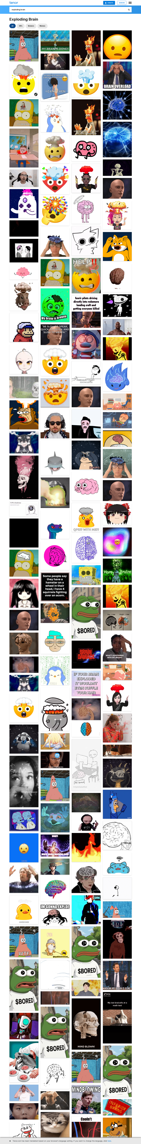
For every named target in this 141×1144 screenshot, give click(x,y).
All (12, 26)
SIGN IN (122, 3)
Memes (42, 26)
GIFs (20, 26)
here (109, 1141)
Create (110, 3)
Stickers (31, 26)
